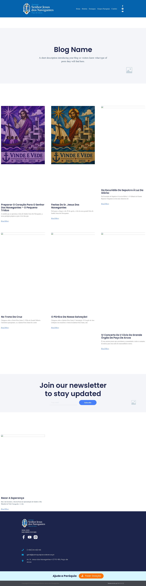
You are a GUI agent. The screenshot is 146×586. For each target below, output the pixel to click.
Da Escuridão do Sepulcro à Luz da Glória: (122, 192)
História (84, 9)
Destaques (92, 9)
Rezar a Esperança (12, 498)
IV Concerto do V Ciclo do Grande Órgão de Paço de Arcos (121, 336)
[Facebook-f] (122, 6)
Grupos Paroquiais (103, 9)
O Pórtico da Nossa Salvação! (69, 317)
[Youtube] (122, 11)
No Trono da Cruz (11, 317)
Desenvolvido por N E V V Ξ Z (116, 583)
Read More (5, 221)
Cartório (114, 9)
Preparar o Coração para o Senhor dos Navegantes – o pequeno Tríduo (22, 207)
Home (78, 9)
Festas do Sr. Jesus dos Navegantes (65, 206)
